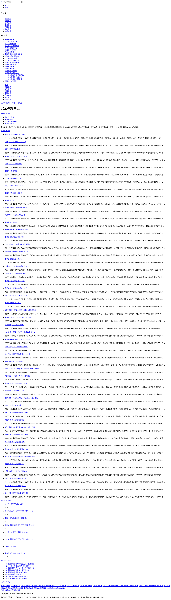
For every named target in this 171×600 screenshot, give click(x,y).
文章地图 (16, 590)
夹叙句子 (142, 586)
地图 (13, 103)
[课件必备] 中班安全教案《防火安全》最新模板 (21, 398)
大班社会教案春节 (11, 48)
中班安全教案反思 (33, 586)
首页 (6, 85)
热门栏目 (4, 582)
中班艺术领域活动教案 (15, 588)
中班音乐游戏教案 (40, 588)
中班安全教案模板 (11, 222)
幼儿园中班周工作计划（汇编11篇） (17, 532)
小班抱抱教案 (9, 69)
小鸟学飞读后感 (59, 588)
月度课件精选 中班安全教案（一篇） (17, 339)
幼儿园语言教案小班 (12, 60)
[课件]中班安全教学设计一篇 (15, 134)
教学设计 (8, 31)
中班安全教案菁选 (11, 171)
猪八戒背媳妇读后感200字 (154, 586)
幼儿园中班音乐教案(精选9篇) (16, 572)
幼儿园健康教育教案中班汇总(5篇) (18, 570)
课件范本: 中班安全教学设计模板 (16, 412)
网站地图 (4, 590)
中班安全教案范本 (72, 586)
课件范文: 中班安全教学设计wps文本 (17, 354)
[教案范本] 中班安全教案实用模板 (16, 434)
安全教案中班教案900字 (13, 178)
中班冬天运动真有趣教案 (13, 54)
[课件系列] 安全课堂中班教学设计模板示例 (20, 427)
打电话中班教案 (10, 546)
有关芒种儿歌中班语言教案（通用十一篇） (20, 511)
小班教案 (8, 23)
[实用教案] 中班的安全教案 (14, 325)
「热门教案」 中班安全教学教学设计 (17, 244)
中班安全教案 (9, 39)
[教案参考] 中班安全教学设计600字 (17, 266)
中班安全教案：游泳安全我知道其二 (17, 229)
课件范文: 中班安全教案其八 (15, 442)
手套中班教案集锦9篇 (13, 574)
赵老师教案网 (5, 103)
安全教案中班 (5, 113)
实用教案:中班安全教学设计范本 (16, 383)
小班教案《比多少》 (12, 73)
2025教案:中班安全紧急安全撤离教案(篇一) (20, 332)
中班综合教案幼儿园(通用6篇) (16, 578)
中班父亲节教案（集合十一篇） (16, 553)
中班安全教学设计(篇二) (13, 259)
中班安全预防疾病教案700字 (15, 237)
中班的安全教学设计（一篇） (15, 281)
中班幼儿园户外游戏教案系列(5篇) (18, 576)
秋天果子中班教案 (11, 121)
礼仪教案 (50, 588)
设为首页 (8, 5)
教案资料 (8, 19)
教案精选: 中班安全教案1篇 (14, 420)
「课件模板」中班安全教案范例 (16, 471)
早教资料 (8, 21)
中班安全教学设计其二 (13, 303)
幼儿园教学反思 (10, 44)
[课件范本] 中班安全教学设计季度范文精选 (20, 456)
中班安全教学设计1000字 (13, 193)
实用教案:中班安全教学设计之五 (16, 288)
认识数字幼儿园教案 (12, 56)
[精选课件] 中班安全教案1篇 (14, 390)
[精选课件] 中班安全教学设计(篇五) (17, 295)
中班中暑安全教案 (86, 586)
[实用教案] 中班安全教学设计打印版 (17, 376)
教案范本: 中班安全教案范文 (15, 405)
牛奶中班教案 (9, 117)
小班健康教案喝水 (11, 64)
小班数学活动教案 (11, 71)
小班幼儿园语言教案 (12, 62)
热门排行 (4, 560)
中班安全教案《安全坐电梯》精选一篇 (18, 317)
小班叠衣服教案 (10, 50)
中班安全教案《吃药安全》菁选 (16, 156)
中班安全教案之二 (11, 200)
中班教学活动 (9, 119)
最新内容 (4, 500)
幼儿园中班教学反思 (12, 42)
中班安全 (24, 586)
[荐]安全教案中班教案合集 (14, 186)
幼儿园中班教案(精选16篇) (14, 504)
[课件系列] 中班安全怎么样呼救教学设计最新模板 (22, 369)
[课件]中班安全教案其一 (13, 149)
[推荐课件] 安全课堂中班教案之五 (16, 251)
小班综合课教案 (10, 81)
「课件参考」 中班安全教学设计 (16, 273)
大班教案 (8, 27)
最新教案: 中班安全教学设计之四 (16, 449)
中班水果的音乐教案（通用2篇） (16, 518)
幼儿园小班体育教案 (12, 46)
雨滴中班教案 (9, 123)
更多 (9, 500)
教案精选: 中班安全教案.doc (14, 464)
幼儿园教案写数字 (11, 58)
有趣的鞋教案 (9, 52)
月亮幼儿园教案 (132, 586)
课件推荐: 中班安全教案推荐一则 (16, 493)
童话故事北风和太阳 (119, 586)
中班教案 (8, 25)
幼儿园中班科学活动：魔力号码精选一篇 (20, 568)
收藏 (6, 7)
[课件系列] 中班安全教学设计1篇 (16, 347)
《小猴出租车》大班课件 (13, 77)
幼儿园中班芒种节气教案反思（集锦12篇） (21, 564)
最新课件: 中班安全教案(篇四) (15, 486)
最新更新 (10, 590)
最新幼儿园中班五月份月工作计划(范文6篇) (20, 525)
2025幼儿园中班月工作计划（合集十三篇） (20, 539)
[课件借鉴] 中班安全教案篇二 (15, 361)
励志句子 (8, 29)
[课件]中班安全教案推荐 (13, 164)
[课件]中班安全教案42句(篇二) (15, 142)
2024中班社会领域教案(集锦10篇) (17, 566)
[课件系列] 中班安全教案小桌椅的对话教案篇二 (21, 310)
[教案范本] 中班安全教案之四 (15, 215)
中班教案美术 (28, 588)
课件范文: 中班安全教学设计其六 (16, 478)
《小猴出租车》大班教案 (13, 79)
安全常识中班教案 (46, 586)
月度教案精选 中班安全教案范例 (16, 208)
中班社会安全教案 (59, 586)
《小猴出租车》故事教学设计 (15, 75)
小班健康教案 (9, 66)
